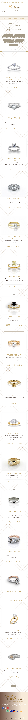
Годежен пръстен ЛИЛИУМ (14, 159)
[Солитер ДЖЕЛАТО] (14, 618)
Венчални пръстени (14, 1)
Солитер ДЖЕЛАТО (14, 630)
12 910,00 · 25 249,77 (14, 600)
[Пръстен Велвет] (14, 421)
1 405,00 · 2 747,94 (14, 246)
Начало (3, 18)
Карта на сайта (14, 718)
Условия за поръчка (6, 717)
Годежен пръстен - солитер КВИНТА (14, 78)
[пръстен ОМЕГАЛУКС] (14, 187)
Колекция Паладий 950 (8, 39)
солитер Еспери (14, 316)
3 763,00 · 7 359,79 (14, 169)
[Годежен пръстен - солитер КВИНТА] (14, 66)
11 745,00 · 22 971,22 (14, 562)
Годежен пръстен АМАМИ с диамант (14, 118)
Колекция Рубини (8, 42)
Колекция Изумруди (18, 42)
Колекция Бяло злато (7, 34)
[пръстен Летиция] (14, 343)
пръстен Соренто (14, 276)
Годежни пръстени (5, 1)
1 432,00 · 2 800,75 (14, 638)
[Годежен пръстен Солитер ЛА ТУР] (14, 225)
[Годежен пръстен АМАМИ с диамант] (14, 105)
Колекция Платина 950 (19, 37)
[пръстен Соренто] (14, 265)
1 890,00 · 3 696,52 (14, 365)
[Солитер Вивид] (14, 383)
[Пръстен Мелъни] (14, 500)
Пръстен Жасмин (14, 552)
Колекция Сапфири (14, 44)
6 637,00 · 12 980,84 (14, 443)
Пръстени (16, 18)
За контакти (21, 718)
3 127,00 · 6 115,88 (14, 88)
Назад (13, 686)
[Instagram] (6, 708)
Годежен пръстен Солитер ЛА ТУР (14, 237)
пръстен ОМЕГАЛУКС (14, 199)
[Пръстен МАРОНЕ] (14, 656)
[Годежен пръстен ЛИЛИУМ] (14, 147)
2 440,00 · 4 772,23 (14, 677)
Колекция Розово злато (8, 37)
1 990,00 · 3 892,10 (14, 207)
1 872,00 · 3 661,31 (14, 482)
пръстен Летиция (14, 355)
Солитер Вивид (14, 395)
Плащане (14, 717)
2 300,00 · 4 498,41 (14, 325)
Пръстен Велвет (14, 433)
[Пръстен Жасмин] (14, 540)
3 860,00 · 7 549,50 (14, 522)
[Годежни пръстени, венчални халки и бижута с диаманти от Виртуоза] (14, 7)
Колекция (9, 18)
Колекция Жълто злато (19, 34)
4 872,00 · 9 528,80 (14, 129)
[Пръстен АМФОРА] (14, 461)
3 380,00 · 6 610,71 (14, 403)
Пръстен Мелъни (14, 511)
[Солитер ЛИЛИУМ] (14, 580)
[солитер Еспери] (14, 305)
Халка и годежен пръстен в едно (16, 2)
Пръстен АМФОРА (14, 473)
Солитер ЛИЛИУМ (14, 592)
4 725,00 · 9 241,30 (14, 287)
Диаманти (22, 18)
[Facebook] (3, 708)
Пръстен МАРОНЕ (14, 668)
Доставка (20, 717)
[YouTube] (8, 708)
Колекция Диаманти (19, 39)
